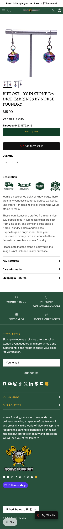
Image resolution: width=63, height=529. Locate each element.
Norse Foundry (15, 118)
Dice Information (13, 269)
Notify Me (31, 131)
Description (10, 177)
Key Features (11, 260)
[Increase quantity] (18, 162)
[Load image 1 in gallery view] (31, 45)
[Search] (10, 10)
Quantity (8, 155)
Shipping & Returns (14, 277)
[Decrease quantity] (5, 162)
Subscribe (31, 373)
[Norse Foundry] (31, 10)
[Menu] (3, 10)
